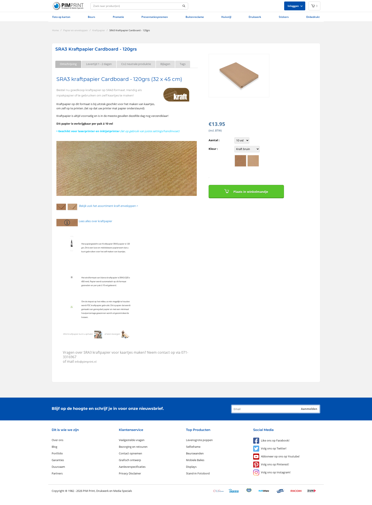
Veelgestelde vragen (131, 440)
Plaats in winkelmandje (250, 192)
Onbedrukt (313, 17)
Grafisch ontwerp (130, 460)
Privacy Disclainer (130, 473)
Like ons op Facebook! (275, 440)
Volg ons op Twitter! (273, 448)
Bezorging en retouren (133, 447)
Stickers (284, 17)
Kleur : (213, 149)
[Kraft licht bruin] (240, 161)
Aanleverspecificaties (132, 467)
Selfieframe (193, 447)
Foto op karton (61, 17)
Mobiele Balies (195, 460)
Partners (57, 473)
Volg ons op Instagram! (275, 472)
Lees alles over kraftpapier (95, 221)
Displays (191, 467)
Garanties (58, 460)
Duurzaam (58, 467)
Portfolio (57, 453)
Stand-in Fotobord (198, 473)
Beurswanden (195, 453)
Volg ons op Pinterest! (275, 464)
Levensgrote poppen (199, 440)
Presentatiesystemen (154, 17)
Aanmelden (309, 409)
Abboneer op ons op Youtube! (280, 456)
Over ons (57, 440)
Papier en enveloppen (75, 30)
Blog (54, 447)
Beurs (91, 17)
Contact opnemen (130, 453)
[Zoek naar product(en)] (184, 6)
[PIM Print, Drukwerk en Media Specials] (69, 6)
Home (55, 30)
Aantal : (214, 140)
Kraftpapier (98, 30)
